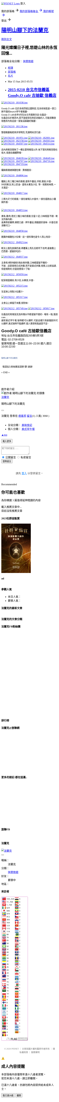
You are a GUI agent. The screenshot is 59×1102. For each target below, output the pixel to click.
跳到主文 (6, 39)
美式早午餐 (28, 429)
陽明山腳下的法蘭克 (25, 30)
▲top (4, 434)
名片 (10, 75)
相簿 (10, 67)
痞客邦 (22, 416)
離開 (19, 1095)
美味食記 (27, 425)
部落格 (12, 71)
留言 (29, 416)
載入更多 (7, 441)
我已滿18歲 (8, 1095)
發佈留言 (7, 461)
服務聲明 (35, 1052)
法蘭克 (5, 397)
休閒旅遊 (28, 61)
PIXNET (15, 1049)
